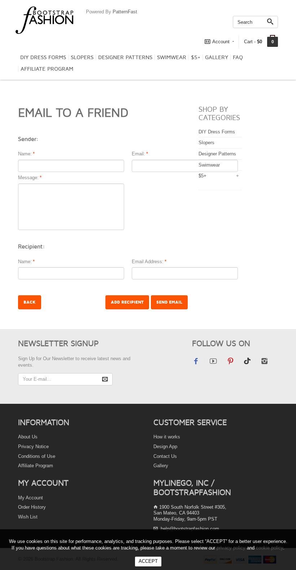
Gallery (216, 57)
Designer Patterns (125, 57)
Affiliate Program (47, 69)
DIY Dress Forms (43, 57)
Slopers (82, 57)
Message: (28, 177)
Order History (32, 507)
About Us (28, 436)
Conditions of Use (36, 456)
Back (29, 302)
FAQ (238, 57)
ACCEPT (148, 561)
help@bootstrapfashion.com (190, 528)
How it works (166, 436)
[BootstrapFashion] (44, 19)
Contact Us (165, 456)
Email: (138, 153)
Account (221, 41)
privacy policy (231, 548)
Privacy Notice (33, 446)
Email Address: (148, 261)
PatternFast (125, 11)
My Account (30, 497)
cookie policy (269, 548)
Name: (25, 153)
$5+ (195, 57)
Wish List (28, 517)
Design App (165, 446)
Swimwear (171, 57)
